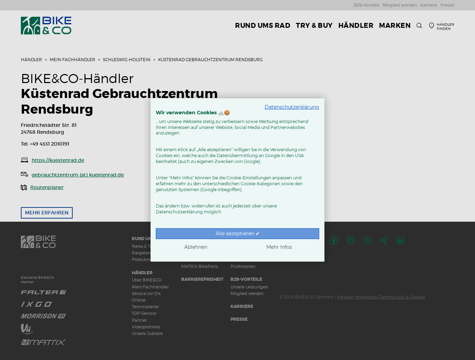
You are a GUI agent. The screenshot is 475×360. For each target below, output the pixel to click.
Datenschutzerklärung (292, 107)
